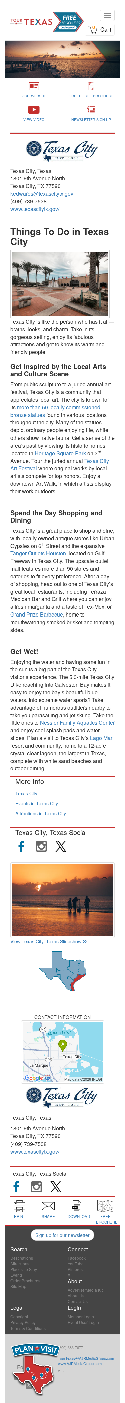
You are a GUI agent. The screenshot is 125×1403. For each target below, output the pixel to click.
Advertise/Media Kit (85, 1290)
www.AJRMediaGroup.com (80, 1363)
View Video (33, 119)
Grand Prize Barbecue (36, 614)
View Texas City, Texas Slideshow (45, 941)
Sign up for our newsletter (62, 1235)
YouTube (76, 1263)
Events (16, 1275)
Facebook (77, 1258)
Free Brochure (107, 1219)
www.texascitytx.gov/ (34, 209)
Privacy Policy (23, 1322)
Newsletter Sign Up (91, 119)
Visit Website (34, 95)
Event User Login (83, 1322)
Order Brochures (25, 1280)
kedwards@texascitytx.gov (41, 193)
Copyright (19, 1316)
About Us (76, 1295)
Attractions (19, 1263)
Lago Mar (101, 738)
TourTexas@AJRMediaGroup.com (86, 1358)
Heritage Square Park (60, 453)
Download (79, 1216)
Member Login (81, 1316)
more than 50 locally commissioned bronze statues (55, 411)
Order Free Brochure (91, 95)
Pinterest (76, 1269)
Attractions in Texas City (40, 813)
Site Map (18, 1286)
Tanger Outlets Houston (38, 553)
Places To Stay (23, 1269)
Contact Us (78, 1301)
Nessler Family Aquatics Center (77, 722)
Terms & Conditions (28, 1328)
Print (19, 1216)
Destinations (21, 1258)
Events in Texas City (36, 803)
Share (48, 1216)
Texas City (26, 793)
